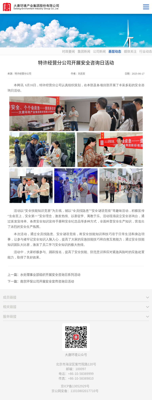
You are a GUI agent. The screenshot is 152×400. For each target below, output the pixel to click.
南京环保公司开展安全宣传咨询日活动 (47, 281)
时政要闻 (68, 51)
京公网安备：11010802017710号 (75, 390)
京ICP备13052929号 (75, 386)
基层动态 (114, 51)
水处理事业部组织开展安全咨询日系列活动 (50, 274)
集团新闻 (84, 51)
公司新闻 (99, 51)
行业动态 (145, 51)
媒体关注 (130, 51)
